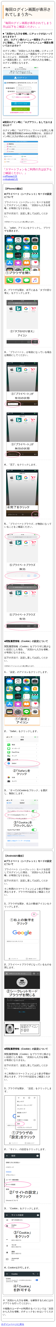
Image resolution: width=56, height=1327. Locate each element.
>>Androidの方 (10, 179)
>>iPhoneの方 (10, 176)
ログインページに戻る (12, 1324)
